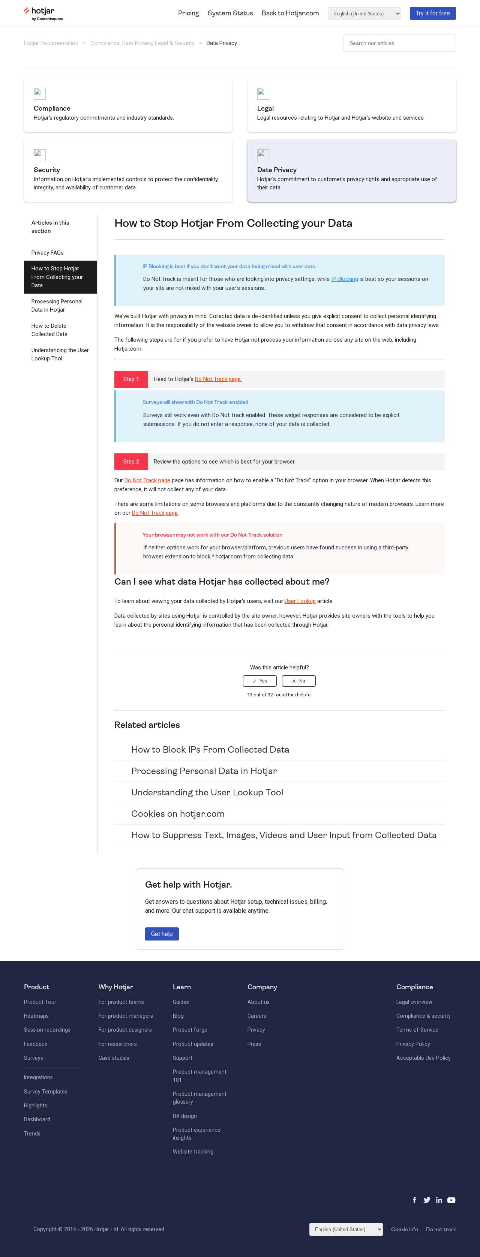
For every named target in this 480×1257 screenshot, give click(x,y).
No (302, 681)
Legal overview (414, 1002)
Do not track (441, 1229)
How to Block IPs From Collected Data (210, 749)
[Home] (43, 19)
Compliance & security (423, 1016)
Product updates (193, 1044)
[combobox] (400, 43)
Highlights (35, 1105)
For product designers (125, 1030)
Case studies (114, 1058)
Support (182, 1058)
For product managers (126, 1016)
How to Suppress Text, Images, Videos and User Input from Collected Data (284, 835)
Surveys (33, 1058)
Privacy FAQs (48, 252)
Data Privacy (222, 43)
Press (254, 1044)
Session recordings (47, 1030)
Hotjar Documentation (51, 43)
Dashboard (37, 1119)
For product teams (121, 1002)
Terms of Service (417, 1030)
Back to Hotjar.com (290, 13)
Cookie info (404, 1229)
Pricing (188, 13)
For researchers (118, 1044)
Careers (257, 1016)
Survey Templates (46, 1092)
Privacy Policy (413, 1044)
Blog (178, 1016)
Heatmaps (36, 1016)
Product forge (190, 1030)
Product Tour (40, 1002)
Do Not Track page (147, 480)
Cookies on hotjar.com (178, 813)
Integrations (38, 1077)
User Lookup (300, 601)
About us (259, 1002)
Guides (181, 1002)
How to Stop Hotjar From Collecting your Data (57, 277)
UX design (185, 1116)
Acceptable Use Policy (423, 1058)
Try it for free (433, 13)
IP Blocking (344, 279)
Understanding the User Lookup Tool (60, 354)
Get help (162, 934)
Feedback (35, 1044)
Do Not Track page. (218, 379)
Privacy (256, 1030)
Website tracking (193, 1152)
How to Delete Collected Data (50, 330)
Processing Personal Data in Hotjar (57, 306)
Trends (32, 1134)
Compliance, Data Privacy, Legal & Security (143, 43)
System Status (230, 13)
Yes (263, 681)
